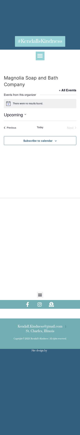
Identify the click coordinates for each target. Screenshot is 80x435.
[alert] (40, 103)
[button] (40, 56)
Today (40, 127)
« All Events (67, 90)
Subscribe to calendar (37, 141)
